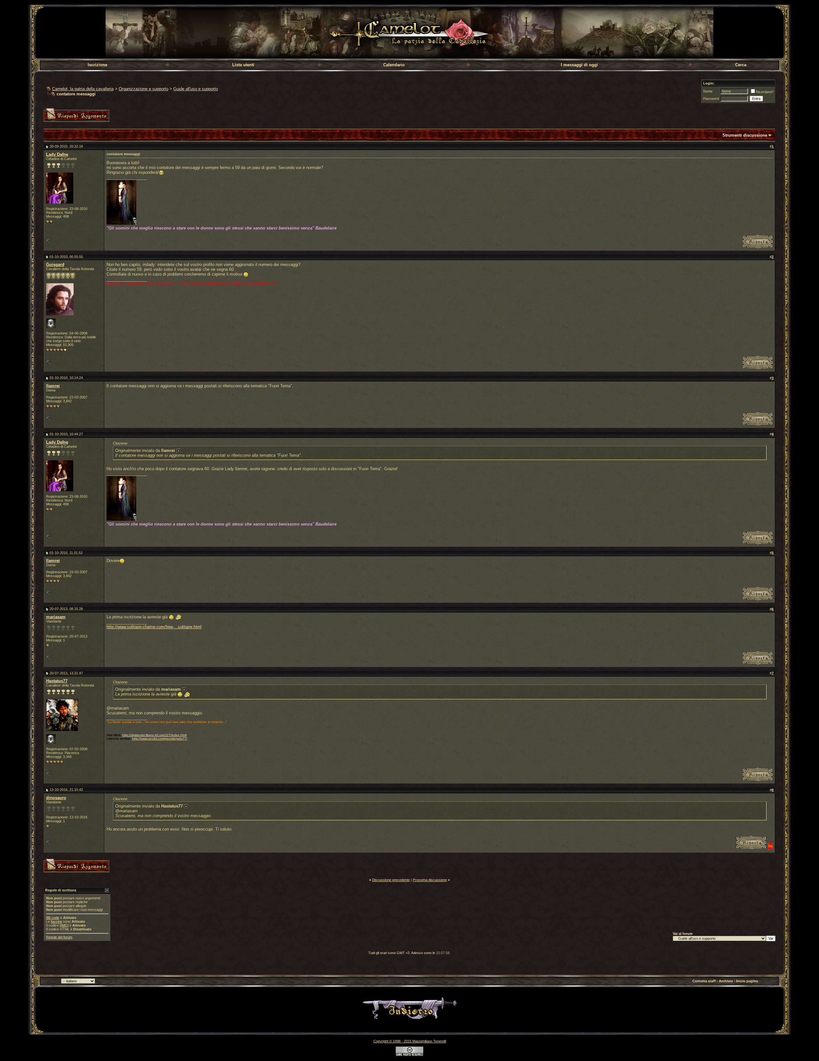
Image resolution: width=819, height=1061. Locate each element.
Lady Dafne (57, 154)
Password (711, 98)
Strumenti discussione (744, 135)
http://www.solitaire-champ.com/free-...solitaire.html (154, 626)
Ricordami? (765, 92)
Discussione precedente (391, 880)
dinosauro (56, 797)
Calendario (394, 64)
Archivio (726, 981)
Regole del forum (59, 937)
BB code (52, 918)
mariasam (56, 617)
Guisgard (55, 264)
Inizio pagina (747, 981)
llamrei (53, 385)
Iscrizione (97, 64)
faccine (56, 921)
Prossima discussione (430, 880)
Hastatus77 (57, 681)
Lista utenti (243, 64)
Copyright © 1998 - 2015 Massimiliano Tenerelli (409, 1041)
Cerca (740, 64)
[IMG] (64, 925)
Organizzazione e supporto (143, 88)
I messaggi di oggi (579, 64)
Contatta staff (704, 981)
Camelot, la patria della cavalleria (83, 88)
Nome (707, 91)
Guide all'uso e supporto (195, 88)
